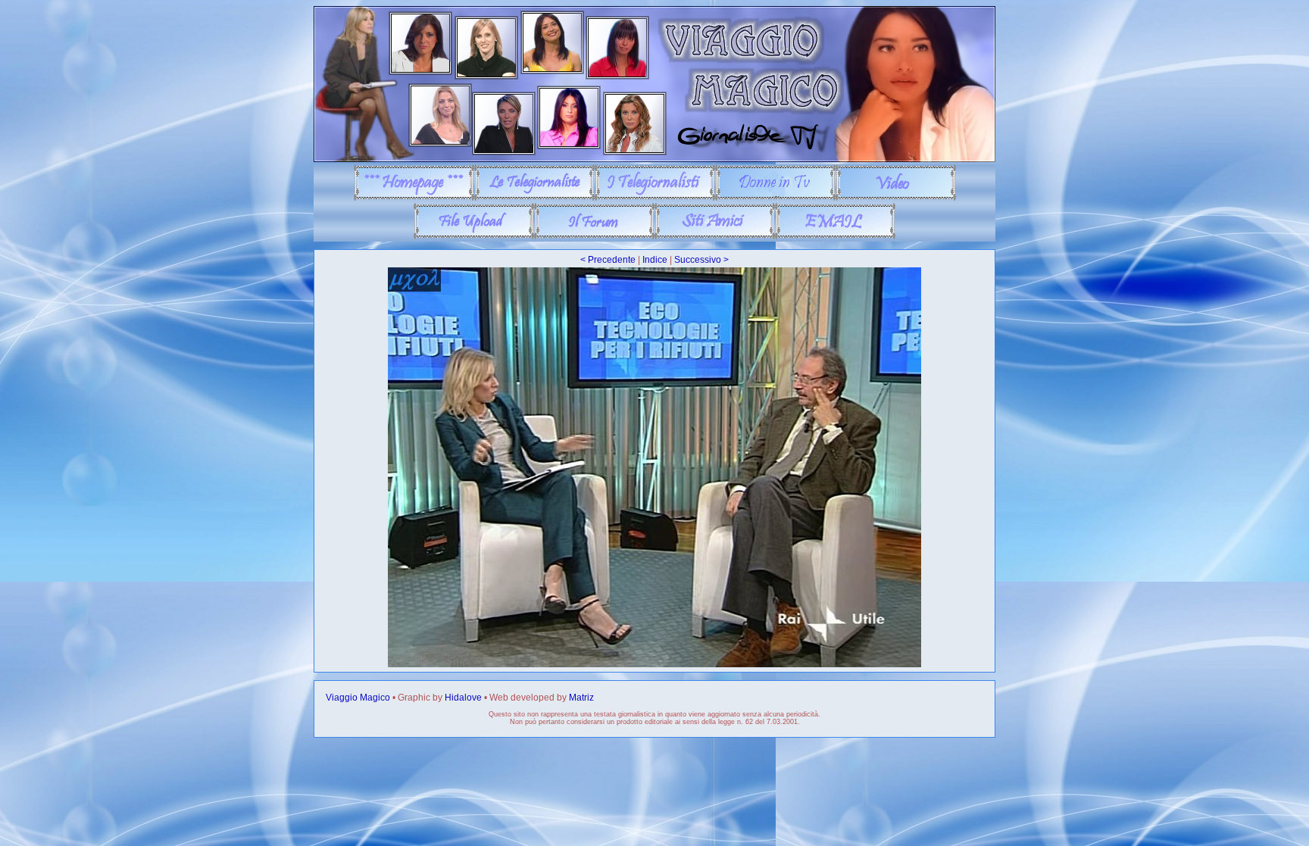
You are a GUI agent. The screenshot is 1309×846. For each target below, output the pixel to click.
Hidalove (463, 697)
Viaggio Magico (358, 697)
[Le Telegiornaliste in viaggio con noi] (534, 197)
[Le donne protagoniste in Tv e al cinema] (775, 197)
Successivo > (701, 259)
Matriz (581, 697)
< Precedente (608, 259)
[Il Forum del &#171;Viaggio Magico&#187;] (594, 236)
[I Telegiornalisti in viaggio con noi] (655, 197)
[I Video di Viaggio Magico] (896, 197)
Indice (654, 259)
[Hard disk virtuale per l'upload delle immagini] (474, 236)
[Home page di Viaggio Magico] (414, 197)
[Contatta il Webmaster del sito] (835, 236)
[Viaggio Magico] (654, 159)
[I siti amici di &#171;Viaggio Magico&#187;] (714, 236)
